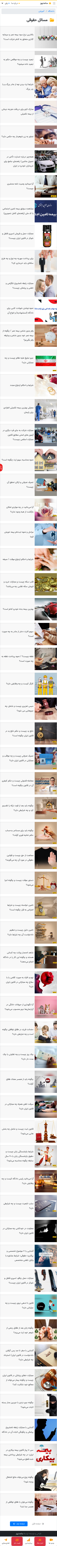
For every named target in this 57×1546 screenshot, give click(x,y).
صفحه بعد (20, 1523)
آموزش (41, 11)
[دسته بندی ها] (54, 3)
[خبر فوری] (1, 467)
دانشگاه (51, 11)
